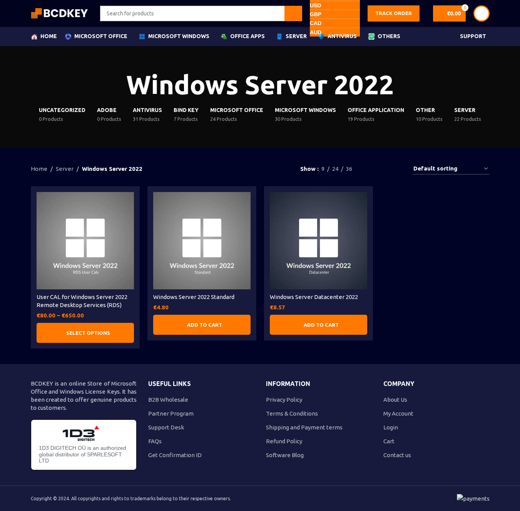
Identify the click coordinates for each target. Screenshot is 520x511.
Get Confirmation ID (175, 455)
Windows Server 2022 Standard (193, 297)
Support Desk (166, 427)
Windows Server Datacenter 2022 (314, 297)
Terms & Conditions (292, 413)
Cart (389, 441)
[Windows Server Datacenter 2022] (318, 240)
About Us (395, 399)
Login (390, 427)
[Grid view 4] (397, 169)
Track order (393, 13)
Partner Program (171, 413)
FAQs (155, 441)
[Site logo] (60, 13)
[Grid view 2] (370, 169)
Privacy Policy (284, 399)
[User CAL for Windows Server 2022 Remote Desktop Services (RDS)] (85, 240)
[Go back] (116, 85)
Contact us (397, 455)
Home (39, 168)
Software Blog (285, 455)
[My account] (481, 13)
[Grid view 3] (384, 169)
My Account (398, 413)
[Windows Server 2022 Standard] (202, 240)
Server (65, 168)
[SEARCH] (293, 13)
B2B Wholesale (168, 399)
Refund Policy (284, 441)
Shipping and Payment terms (304, 427)
